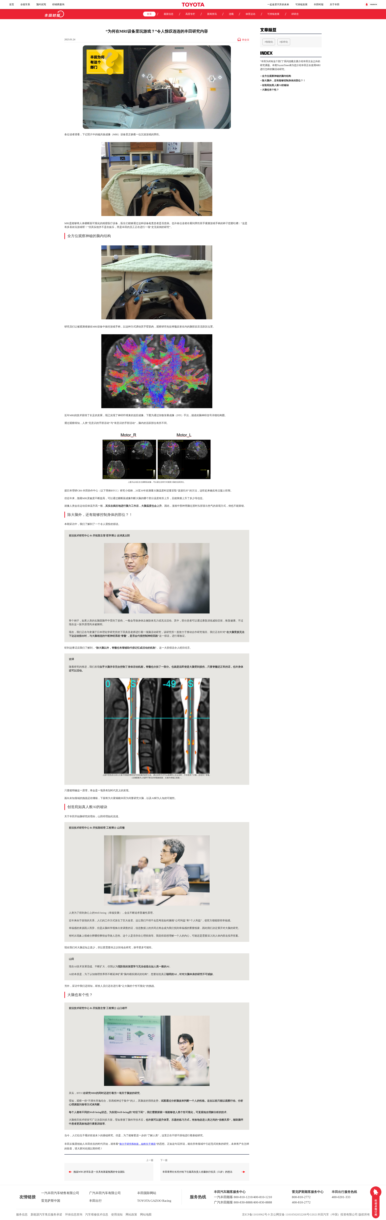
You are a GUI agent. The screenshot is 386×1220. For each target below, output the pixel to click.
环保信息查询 (73, 1214)
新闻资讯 (212, 14)
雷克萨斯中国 (50, 1201)
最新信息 (168, 14)
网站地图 (146, 1214)
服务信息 (22, 1214)
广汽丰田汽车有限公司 (105, 1193)
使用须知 (117, 1214)
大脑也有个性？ (270, 89)
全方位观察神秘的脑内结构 (276, 76)
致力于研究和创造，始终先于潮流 (137, 1144)
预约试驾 (41, 4)
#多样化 (284, 42)
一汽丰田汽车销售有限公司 (60, 1193)
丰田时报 (318, 4)
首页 (11, 4)
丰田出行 (95, 1201)
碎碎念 (295, 14)
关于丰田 (334, 4)
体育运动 (250, 14)
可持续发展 (301, 4)
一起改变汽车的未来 (278, 4)
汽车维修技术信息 (96, 1214)
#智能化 (269, 42)
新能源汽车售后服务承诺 (46, 1214)
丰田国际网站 (146, 1193)
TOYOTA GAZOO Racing (154, 1201)
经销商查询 (58, 4)
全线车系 (25, 4)
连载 (231, 14)
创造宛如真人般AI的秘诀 (275, 85)
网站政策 (131, 1214)
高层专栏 (190, 14)
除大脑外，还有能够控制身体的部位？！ (283, 80)
